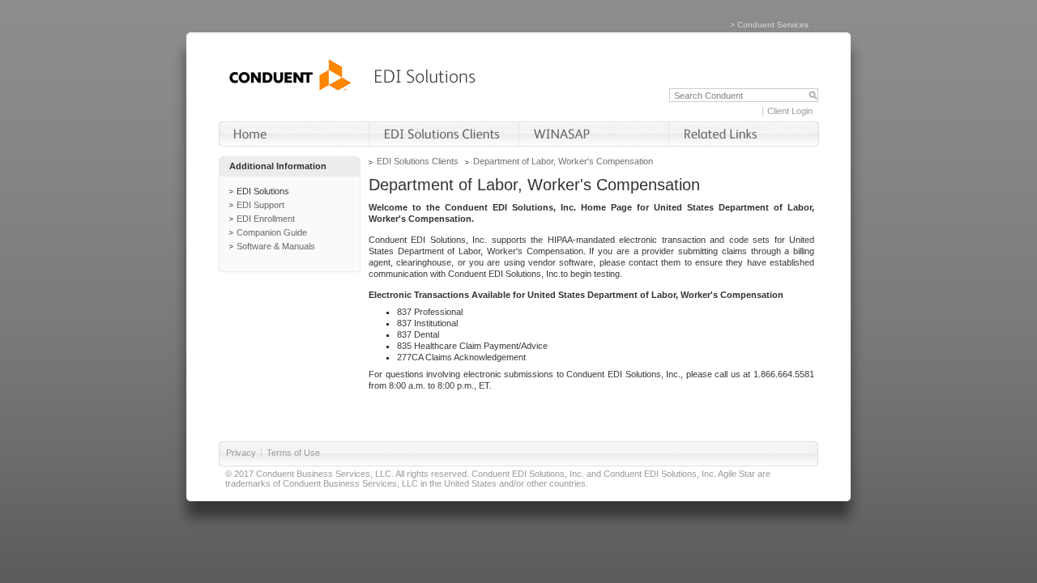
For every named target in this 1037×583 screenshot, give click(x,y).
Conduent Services (773, 24)
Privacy (241, 452)
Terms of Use (293, 452)
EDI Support (260, 205)
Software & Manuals (276, 246)
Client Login (790, 111)
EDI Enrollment (266, 218)
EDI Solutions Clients (418, 161)
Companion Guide (272, 232)
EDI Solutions (263, 191)
